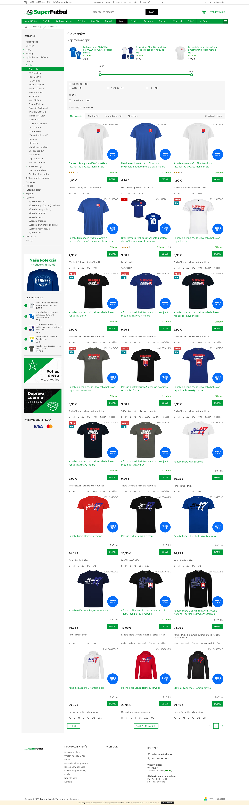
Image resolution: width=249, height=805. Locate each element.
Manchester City (37, 115)
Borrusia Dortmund (38, 108)
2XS (75, 193)
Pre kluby (30, 182)
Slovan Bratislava (38, 170)
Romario (34, 143)
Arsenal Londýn (36, 84)
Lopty (28, 49)
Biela (123, 643)
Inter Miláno (35, 100)
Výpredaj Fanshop (37, 201)
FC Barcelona (35, 73)
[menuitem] (31, 21)
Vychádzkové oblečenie (37, 57)
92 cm (208, 267)
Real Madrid (35, 76)
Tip (153, 87)
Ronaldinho (35, 127)
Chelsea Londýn (36, 150)
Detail (112, 179)
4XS (88, 193)
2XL (193, 491)
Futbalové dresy (33, 189)
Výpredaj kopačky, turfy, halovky (44, 205)
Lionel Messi (36, 131)
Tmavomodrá (207, 643)
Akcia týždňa (32, 41)
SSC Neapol (34, 154)
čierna (152, 643)
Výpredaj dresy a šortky (40, 209)
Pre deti (29, 185)
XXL (193, 193)
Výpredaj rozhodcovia (39, 228)
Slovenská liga (35, 166)
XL (187, 193)
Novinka (116, 87)
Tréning (29, 53)
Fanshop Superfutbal (39, 174)
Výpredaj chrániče (37, 220)
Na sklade (79, 83)
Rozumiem (167, 803)
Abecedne (133, 116)
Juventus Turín (36, 92)
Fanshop (30, 65)
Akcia (76, 87)
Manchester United (38, 147)
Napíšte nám (70, 778)
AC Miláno (34, 96)
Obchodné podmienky (75, 770)
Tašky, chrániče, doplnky (38, 178)
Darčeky (30, 45)
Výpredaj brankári (37, 213)
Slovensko (33, 69)
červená (142, 643)
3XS (82, 193)
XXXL (200, 193)
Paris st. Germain (37, 162)
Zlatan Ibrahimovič (39, 135)
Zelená (132, 643)
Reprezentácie (36, 158)
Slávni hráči (34, 119)
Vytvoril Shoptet (217, 798)
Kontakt (68, 781)
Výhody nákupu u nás (126, 2)
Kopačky (30, 193)
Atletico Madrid (36, 88)
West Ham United (37, 112)
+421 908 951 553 (160, 758)
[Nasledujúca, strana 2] (216, 726)
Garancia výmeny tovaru (76, 763)
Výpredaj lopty (36, 217)
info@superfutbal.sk (162, 754)
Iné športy (31, 236)
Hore (75, 726)
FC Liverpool (35, 80)
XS (70, 193)
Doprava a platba (101, 2)
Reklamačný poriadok (74, 766)
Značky (29, 240)
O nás (67, 774)
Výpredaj (30, 197)
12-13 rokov (126, 267)
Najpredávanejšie (113, 116)
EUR (207, 2)
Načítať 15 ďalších (146, 726)
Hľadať (152, 11)
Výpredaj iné (35, 232)
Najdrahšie (93, 116)
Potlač (146, 2)
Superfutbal (80, 100)
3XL (199, 491)
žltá (218, 643)
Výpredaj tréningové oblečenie (43, 224)
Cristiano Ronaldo (38, 123)
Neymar (33, 139)
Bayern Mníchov (36, 104)
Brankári (30, 61)
